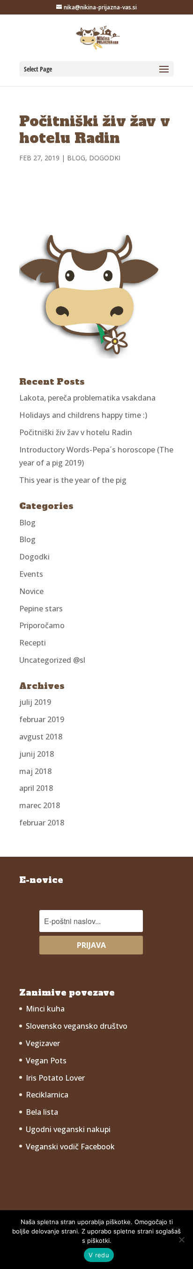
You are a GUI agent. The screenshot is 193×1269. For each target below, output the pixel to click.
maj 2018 (35, 771)
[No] (181, 1239)
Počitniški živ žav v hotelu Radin (75, 432)
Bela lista (42, 1112)
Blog (76, 157)
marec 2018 (39, 805)
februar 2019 (41, 719)
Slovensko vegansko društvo (76, 1026)
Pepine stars (41, 608)
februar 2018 (41, 822)
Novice (31, 591)
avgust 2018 (40, 736)
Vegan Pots (46, 1060)
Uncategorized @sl (52, 660)
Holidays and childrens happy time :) (83, 415)
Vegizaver (43, 1043)
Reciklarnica (47, 1095)
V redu (99, 1255)
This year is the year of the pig (72, 480)
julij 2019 (35, 702)
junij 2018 (36, 754)
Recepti (32, 643)
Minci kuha (45, 1009)
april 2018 (36, 788)
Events (31, 574)
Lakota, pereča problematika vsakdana (87, 398)
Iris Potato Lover (55, 1078)
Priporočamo (42, 625)
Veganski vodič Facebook (70, 1146)
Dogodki (104, 157)
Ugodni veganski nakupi (68, 1129)
